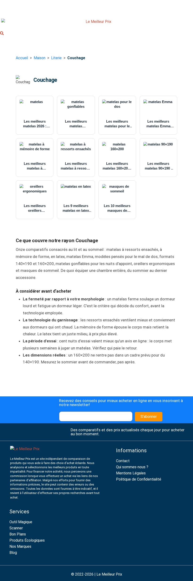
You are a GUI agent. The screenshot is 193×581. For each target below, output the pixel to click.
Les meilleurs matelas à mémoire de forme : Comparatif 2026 (35, 166)
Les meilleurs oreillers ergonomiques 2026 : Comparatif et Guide (34, 208)
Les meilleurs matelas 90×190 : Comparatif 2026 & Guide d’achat (158, 166)
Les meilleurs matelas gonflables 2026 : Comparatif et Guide (76, 124)
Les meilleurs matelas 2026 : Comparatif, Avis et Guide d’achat (34, 124)
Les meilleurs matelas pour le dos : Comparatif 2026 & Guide (117, 124)
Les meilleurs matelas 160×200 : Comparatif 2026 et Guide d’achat (117, 166)
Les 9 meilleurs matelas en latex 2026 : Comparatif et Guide (75, 208)
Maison (39, 58)
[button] (2, 34)
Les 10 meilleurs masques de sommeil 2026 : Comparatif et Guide (117, 208)
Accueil (22, 58)
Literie (56, 58)
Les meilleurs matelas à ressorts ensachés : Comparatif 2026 (76, 166)
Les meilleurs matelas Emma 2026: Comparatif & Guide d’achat (158, 124)
